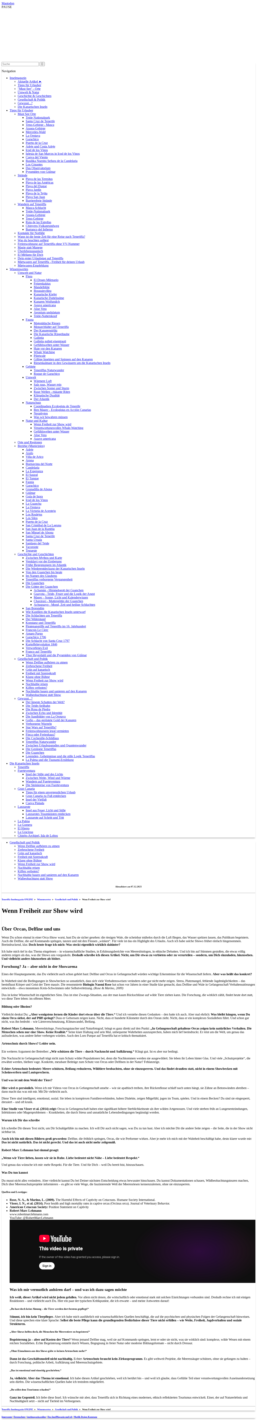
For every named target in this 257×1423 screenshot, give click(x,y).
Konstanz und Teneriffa (41, 622)
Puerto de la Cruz (37, 143)
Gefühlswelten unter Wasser (51, 345)
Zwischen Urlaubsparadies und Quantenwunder (56, 745)
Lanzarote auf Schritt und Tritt (45, 817)
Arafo (29, 453)
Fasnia (30, 482)
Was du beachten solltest (33, 240)
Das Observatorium (38, 168)
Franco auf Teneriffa (39, 651)
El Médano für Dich (30, 254)
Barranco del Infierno (39, 229)
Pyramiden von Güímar (40, 171)
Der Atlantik (41, 399)
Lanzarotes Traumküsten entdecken (48, 814)
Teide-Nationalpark (38, 211)
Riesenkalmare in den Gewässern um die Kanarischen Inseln (72, 363)
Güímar (30, 493)
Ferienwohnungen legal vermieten (47, 731)
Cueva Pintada (35, 803)
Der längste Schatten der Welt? (45, 702)
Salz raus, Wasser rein (47, 384)
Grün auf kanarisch (38, 669)
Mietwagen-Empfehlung (33, 265)
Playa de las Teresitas (39, 179)
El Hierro (24, 828)
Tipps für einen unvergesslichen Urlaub (50, 792)
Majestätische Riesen (47, 323)
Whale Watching (44, 352)
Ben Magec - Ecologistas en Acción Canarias (62, 410)
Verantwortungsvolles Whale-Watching (58, 428)
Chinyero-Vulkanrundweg (42, 226)
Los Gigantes (34, 164)
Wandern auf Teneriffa (32, 204)
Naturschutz (33, 402)
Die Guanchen (35, 583)
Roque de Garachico (47, 373)
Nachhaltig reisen (37, 684)
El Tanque (32, 478)
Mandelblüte (42, 287)
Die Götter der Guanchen (42, 586)
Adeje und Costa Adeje (40, 146)
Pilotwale (40, 355)
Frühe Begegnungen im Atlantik (46, 565)
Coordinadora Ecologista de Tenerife (57, 406)
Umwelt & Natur (28, 92)
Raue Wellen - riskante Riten (52, 391)
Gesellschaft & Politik (31, 99)
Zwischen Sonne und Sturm (51, 388)
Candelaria (32, 467)
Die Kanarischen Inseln (32, 106)
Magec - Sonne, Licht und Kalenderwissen (61, 597)
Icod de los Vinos (37, 150)
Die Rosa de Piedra (38, 709)
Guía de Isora (34, 496)
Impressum (7, 1417)
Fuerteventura (26, 770)
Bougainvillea (42, 290)
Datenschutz (19, 1417)
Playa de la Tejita (36, 193)
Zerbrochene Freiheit (39, 666)
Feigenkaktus (42, 283)
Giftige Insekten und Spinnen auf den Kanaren (63, 359)
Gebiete (31, 366)
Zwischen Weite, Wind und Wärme (48, 778)
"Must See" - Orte (29, 88)
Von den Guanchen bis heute (44, 572)
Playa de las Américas (39, 182)
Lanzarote (24, 806)
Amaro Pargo (34, 633)
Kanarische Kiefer (45, 294)
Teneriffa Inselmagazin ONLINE (17, 899)
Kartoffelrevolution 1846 (41, 644)
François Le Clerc (37, 630)
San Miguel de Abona (39, 532)
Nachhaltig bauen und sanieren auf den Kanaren (56, 691)
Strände (22, 175)
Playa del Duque (36, 186)
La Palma (24, 821)
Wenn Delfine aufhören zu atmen (47, 662)
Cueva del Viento (37, 157)
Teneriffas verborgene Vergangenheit (49, 579)
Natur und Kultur (37, 420)
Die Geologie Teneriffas (41, 749)
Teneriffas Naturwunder (49, 370)
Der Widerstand (36, 619)
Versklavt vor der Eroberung (44, 561)
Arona (30, 460)
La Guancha (33, 503)
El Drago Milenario (46, 280)
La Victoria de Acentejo (41, 511)
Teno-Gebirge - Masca (40, 124)
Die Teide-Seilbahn (38, 705)
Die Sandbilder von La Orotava (46, 716)
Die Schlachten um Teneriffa (44, 615)
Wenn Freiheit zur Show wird (52, 424)
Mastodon (8, 3)
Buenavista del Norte (39, 464)
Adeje (29, 449)
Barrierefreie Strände (39, 200)
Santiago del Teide (37, 543)
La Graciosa (25, 832)
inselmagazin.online (36, 1417)
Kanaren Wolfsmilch (47, 301)
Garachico (32, 139)
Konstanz (85, 1417)
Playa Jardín (33, 189)
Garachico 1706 (36, 637)
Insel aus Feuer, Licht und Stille (46, 810)
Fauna (30, 319)
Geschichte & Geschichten (34, 96)
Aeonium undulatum (47, 312)
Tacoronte (32, 547)
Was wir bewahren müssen (51, 417)
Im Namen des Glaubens (41, 575)
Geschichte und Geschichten (36, 554)
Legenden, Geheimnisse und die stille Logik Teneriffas (60, 756)
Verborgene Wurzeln (39, 723)
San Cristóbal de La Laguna (43, 525)
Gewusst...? (25, 103)
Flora (29, 276)
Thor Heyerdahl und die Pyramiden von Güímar (56, 655)
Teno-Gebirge (34, 218)
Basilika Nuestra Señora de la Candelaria (52, 161)
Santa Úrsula (34, 539)
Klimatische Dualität (47, 395)
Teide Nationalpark (38, 117)
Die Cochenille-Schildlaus (42, 738)
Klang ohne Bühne (38, 677)
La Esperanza (34, 471)
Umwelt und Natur (30, 272)
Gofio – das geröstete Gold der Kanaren (51, 720)
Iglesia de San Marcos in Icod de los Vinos (53, 153)
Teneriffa (23, 767)
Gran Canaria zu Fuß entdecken (46, 796)
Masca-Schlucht (36, 207)
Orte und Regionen (30, 442)
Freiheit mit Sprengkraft (41, 673)
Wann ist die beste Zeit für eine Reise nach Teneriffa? (51, 236)
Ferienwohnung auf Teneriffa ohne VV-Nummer (49, 244)
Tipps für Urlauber (29, 85)
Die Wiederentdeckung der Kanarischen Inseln (55, 568)
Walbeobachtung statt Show (43, 695)
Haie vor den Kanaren (48, 348)
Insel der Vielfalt (36, 799)
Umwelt (31, 377)
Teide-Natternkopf (45, 316)
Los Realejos (34, 514)
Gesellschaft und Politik (33, 658)
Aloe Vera (40, 308)
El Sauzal (32, 474)
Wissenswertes (19, 269)
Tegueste (31, 550)
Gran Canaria (26, 788)
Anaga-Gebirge (35, 128)
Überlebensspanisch (30, 251)
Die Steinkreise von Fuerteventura (47, 785)
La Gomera (25, 824)
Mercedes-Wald (36, 132)
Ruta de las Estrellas (38, 222)
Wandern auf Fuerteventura (43, 781)
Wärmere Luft (43, 381)
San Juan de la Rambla (40, 529)
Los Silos (32, 518)
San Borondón (35, 608)
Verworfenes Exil (37, 648)
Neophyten (41, 413)
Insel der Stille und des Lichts (44, 774)
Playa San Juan (35, 197)
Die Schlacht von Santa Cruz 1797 (48, 640)
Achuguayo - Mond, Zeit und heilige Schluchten (64, 604)
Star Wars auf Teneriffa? (41, 727)
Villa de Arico (34, 456)
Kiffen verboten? (36, 687)
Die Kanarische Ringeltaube (51, 334)
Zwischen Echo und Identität (44, 713)
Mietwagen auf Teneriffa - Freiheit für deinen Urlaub (51, 262)
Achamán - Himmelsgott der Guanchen (59, 590)
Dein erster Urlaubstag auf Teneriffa (40, 258)
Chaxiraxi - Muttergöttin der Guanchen (58, 601)
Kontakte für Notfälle (31, 233)
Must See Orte (27, 114)
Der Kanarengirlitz (45, 330)
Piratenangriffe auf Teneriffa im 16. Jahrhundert (56, 626)
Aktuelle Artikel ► (30, 81)
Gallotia (39, 337)
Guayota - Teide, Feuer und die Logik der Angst (64, 594)
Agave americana (45, 305)
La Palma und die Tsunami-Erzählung (50, 760)
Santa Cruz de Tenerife (40, 121)
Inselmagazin (18, 78)
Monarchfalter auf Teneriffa (51, 327)
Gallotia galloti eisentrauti (50, 341)
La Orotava (33, 135)
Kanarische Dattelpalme (49, 298)
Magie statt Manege (30, 247)
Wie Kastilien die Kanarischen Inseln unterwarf (56, 612)
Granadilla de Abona (39, 489)
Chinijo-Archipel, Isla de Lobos (38, 835)
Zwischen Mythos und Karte (44, 557)
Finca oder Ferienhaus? (40, 734)
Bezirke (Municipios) (31, 446)
